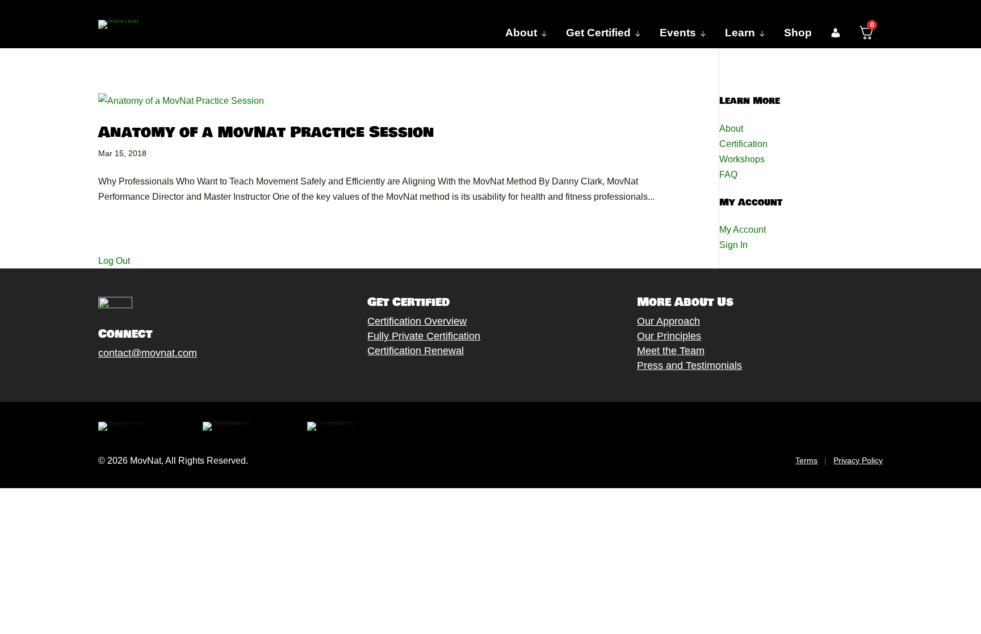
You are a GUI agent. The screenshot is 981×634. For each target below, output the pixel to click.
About (731, 128)
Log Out (114, 261)
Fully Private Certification (423, 336)
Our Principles (669, 336)
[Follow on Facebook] (93, 379)
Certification (743, 144)
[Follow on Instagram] (138, 379)
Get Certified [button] (598, 33)
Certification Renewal (415, 350)
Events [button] (678, 33)
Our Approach (668, 321)
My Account (742, 229)
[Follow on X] (116, 379)
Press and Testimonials (689, 365)
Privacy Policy (858, 460)
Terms (806, 460)
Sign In (733, 245)
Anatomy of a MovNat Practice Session (266, 132)
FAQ (728, 174)
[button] (835, 33)
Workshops (742, 159)
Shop (798, 33)
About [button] (521, 33)
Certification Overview (417, 321)
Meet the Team (671, 350)
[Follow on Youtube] (161, 379)
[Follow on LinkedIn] (184, 379)
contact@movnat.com (147, 353)
